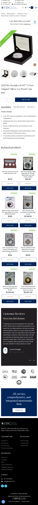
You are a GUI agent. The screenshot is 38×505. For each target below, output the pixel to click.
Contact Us (19, 410)
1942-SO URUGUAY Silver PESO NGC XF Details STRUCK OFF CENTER (28, 249)
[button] (3, 501)
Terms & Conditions (7, 448)
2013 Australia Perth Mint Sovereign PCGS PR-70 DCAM (10, 288)
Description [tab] (6, 107)
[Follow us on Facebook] (2, 486)
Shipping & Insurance (7, 467)
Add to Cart (26, 99)
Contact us (26, 24)
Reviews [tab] (30, 107)
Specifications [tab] (19, 107)
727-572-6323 (6, 4)
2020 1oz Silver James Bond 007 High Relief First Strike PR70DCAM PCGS (10, 212)
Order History (24, 445)
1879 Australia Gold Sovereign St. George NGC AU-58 (28, 212)
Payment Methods (6, 464)
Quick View (10, 183)
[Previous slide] (1, 74)
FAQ (2, 462)
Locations (4, 460)
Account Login (24, 440)
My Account (4, 443)
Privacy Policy (5, 445)
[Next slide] (37, 74)
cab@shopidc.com (9, 481)
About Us (4, 457)
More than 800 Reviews (14, 318)
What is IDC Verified (7, 469)
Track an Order (24, 443)
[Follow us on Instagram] (5, 486)
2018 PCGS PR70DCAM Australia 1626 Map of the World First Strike (28, 288)
